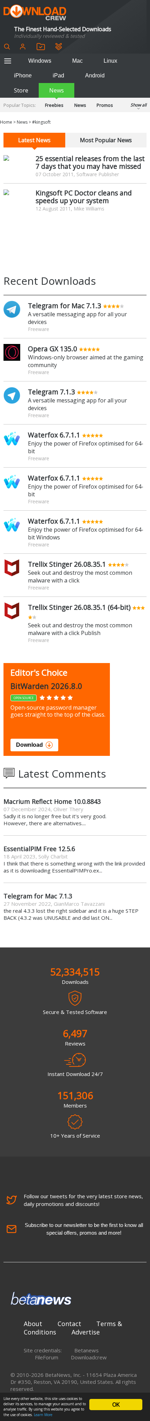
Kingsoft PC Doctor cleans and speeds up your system (84, 196)
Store (21, 90)
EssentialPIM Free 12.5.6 (39, 848)
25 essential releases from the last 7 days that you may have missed (90, 162)
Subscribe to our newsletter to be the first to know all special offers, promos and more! (84, 1229)
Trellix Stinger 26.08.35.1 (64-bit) (79, 607)
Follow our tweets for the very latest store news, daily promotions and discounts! (83, 1200)
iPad (58, 75)
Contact (69, 1323)
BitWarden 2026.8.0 (46, 686)
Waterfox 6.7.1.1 (54, 435)
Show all (138, 105)
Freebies (54, 105)
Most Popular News (106, 140)
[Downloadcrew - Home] (34, 13)
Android (95, 75)
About (33, 1323)
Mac (77, 61)
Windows (39, 61)
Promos (105, 105)
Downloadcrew (89, 1357)
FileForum (46, 1357)
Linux (110, 61)
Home (6, 122)
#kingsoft (41, 122)
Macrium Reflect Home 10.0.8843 (52, 801)
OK (115, 1404)
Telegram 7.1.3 (51, 391)
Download (29, 745)
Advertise (86, 1332)
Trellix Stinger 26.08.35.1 (67, 564)
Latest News (34, 140)
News (56, 90)
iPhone (23, 75)
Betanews (86, 1350)
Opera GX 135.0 (52, 348)
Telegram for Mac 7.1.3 (64, 305)
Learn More (43, 1414)
